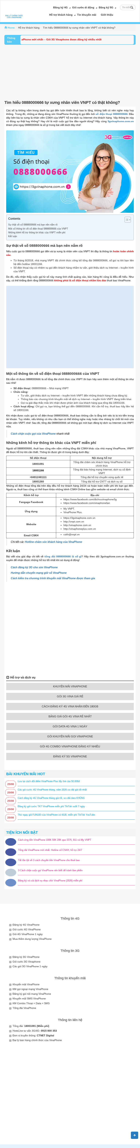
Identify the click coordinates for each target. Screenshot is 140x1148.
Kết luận (12, 236)
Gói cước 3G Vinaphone (26, 961)
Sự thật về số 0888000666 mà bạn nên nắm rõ (32, 224)
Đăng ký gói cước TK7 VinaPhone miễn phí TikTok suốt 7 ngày (51, 806)
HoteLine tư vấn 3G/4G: (35, 1030)
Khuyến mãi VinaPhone (26, 984)
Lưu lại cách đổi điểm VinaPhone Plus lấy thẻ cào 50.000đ (49, 781)
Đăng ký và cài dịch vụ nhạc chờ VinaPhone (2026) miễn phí (50, 880)
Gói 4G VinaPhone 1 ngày (28, 934)
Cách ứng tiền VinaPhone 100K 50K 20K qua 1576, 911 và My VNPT (54, 839)
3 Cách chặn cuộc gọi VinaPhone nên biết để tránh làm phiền (50, 870)
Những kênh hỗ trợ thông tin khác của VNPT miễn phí (36, 232)
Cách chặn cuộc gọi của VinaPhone (33, 433)
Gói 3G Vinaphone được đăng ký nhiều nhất (63, 39)
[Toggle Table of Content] (126, 220)
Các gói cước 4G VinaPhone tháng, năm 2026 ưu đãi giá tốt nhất (52, 789)
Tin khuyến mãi (86, 14)
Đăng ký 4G (60, 7)
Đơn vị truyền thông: (33, 1035)
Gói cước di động (83, 7)
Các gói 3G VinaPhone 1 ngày (30, 966)
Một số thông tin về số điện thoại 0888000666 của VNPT (38, 228)
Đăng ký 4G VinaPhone (26, 924)
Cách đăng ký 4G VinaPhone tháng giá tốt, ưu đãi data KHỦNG (51, 798)
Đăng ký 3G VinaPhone (26, 956)
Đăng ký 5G (106, 7)
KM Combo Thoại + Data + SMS (31, 1003)
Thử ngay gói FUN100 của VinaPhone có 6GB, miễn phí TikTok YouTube (56, 814)
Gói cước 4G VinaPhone (27, 929)
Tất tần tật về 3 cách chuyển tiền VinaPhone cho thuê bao (49, 860)
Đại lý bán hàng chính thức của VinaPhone (37, 1040)
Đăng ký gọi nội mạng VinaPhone (32, 993)
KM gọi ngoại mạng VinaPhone (30, 989)
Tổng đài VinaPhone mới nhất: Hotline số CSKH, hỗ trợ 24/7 (50, 850)
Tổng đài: (31, 1026)
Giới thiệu (107, 14)
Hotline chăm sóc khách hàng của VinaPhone (53, 541)
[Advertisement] (70, 72)
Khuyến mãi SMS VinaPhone (29, 998)
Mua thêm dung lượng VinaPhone (32, 938)
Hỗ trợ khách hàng (61, 14)
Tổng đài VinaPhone (24, 1008)
